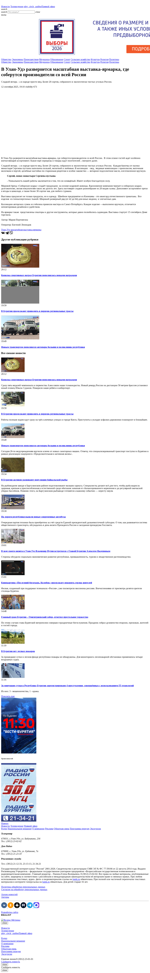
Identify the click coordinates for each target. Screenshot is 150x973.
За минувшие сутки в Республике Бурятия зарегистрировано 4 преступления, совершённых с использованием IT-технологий (67, 685)
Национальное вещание (20, 828)
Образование (56, 59)
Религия (104, 59)
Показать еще (8, 696)
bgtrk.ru (76, 879)
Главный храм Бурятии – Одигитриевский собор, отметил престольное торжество (44, 617)
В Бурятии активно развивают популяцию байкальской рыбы (34, 480)
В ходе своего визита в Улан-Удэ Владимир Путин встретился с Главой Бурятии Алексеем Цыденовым (55, 551)
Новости (5, 6)
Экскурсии (95, 828)
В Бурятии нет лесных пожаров (18, 651)
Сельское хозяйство (80, 59)
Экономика (17, 59)
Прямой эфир (39, 6)
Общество (6, 59)
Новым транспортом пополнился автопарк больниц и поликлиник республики (43, 347)
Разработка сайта (9, 912)
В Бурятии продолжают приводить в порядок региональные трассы (37, 311)
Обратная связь (61, 828)
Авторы (5, 897)
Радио (4, 828)
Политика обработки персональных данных (23, 887)
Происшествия (31, 59)
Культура (95, 59)
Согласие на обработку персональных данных (24, 889)
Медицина (44, 59)
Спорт (67, 59)
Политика (114, 59)
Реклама (49, 828)
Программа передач (79, 828)
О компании (38, 828)
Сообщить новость (10, 961)
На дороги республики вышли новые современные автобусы (33, 517)
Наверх (4, 823)
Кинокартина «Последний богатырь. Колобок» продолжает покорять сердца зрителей (46, 582)
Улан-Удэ (5, 229)
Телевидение (16, 6)
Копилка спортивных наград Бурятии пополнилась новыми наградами (39, 275)
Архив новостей (9, 894)
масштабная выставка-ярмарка (26, 229)
